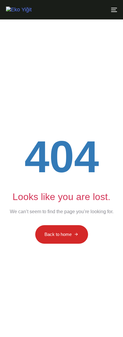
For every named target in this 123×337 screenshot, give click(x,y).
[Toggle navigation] (98, 9)
